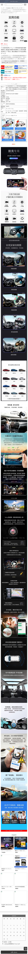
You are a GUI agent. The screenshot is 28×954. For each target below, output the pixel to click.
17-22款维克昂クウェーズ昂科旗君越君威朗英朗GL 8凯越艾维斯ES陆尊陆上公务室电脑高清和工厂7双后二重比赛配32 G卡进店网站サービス (14, 11)
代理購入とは (6, 75)
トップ (2, 8)
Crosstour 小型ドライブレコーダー (14, 8)
